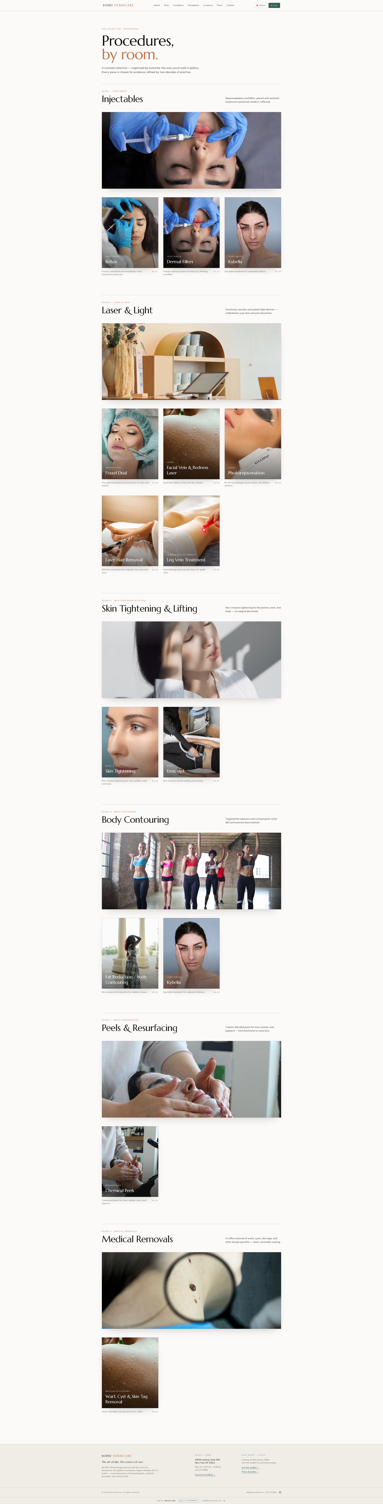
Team (166, 5)
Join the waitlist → (250, 1467)
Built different (188, 1501)
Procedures (193, 5)
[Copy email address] (224, 1500)
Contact (230, 5)
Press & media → (250, 1471)
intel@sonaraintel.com (212, 1501)
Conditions (178, 5)
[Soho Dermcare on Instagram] (280, 1492)
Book (274, 5)
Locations (208, 5)
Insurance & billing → (205, 1474)
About (157, 5)
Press (220, 5)
